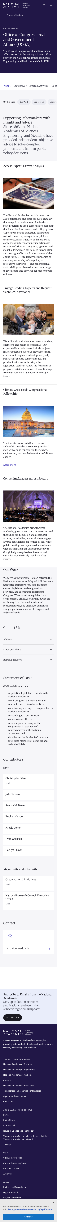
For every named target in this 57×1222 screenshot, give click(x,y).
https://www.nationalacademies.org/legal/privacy (30, 1209)
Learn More (9, 464)
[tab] (7, 86)
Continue (28, 1217)
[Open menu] (51, 5)
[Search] (44, 5)
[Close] (54, 1202)
